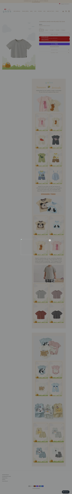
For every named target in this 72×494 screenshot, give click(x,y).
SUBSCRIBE (42, 251)
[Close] (49, 240)
